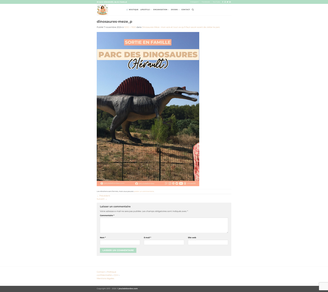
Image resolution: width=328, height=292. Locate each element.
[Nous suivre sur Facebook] (222, 2)
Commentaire (107, 215)
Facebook (206, 2)
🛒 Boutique (132, 10)
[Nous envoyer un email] (230, 2)
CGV (116, 275)
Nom (103, 237)
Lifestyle (145, 10)
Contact (185, 10)
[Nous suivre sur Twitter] (227, 2)
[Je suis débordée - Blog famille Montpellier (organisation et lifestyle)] (109, 9)
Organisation (160, 10)
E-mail (147, 237)
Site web (192, 237)
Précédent (103, 195)
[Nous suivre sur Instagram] (225, 2)
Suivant (102, 199)
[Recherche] (193, 9)
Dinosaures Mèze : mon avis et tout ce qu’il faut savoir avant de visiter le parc (181, 27)
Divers (174, 10)
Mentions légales (105, 278)
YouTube (216, 2)
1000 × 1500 (130, 27)
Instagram (194, 2)
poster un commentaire (144, 191)
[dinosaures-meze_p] (148, 109)
